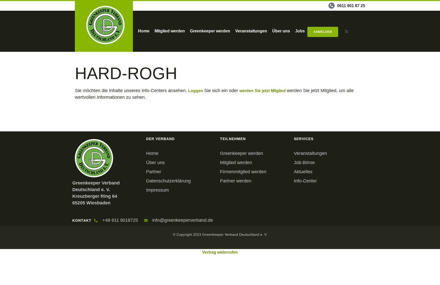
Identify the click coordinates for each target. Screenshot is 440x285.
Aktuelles (303, 171)
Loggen (196, 91)
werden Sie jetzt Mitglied (263, 91)
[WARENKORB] (346, 31)
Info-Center (305, 180)
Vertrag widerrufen (220, 252)
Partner (153, 171)
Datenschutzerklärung (168, 180)
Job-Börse (304, 162)
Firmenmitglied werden (243, 171)
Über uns (281, 31)
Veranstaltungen (251, 31)
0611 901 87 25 (351, 6)
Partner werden (235, 180)
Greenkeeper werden (210, 31)
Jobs (300, 31)
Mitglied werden (170, 31)
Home (143, 31)
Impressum (157, 190)
